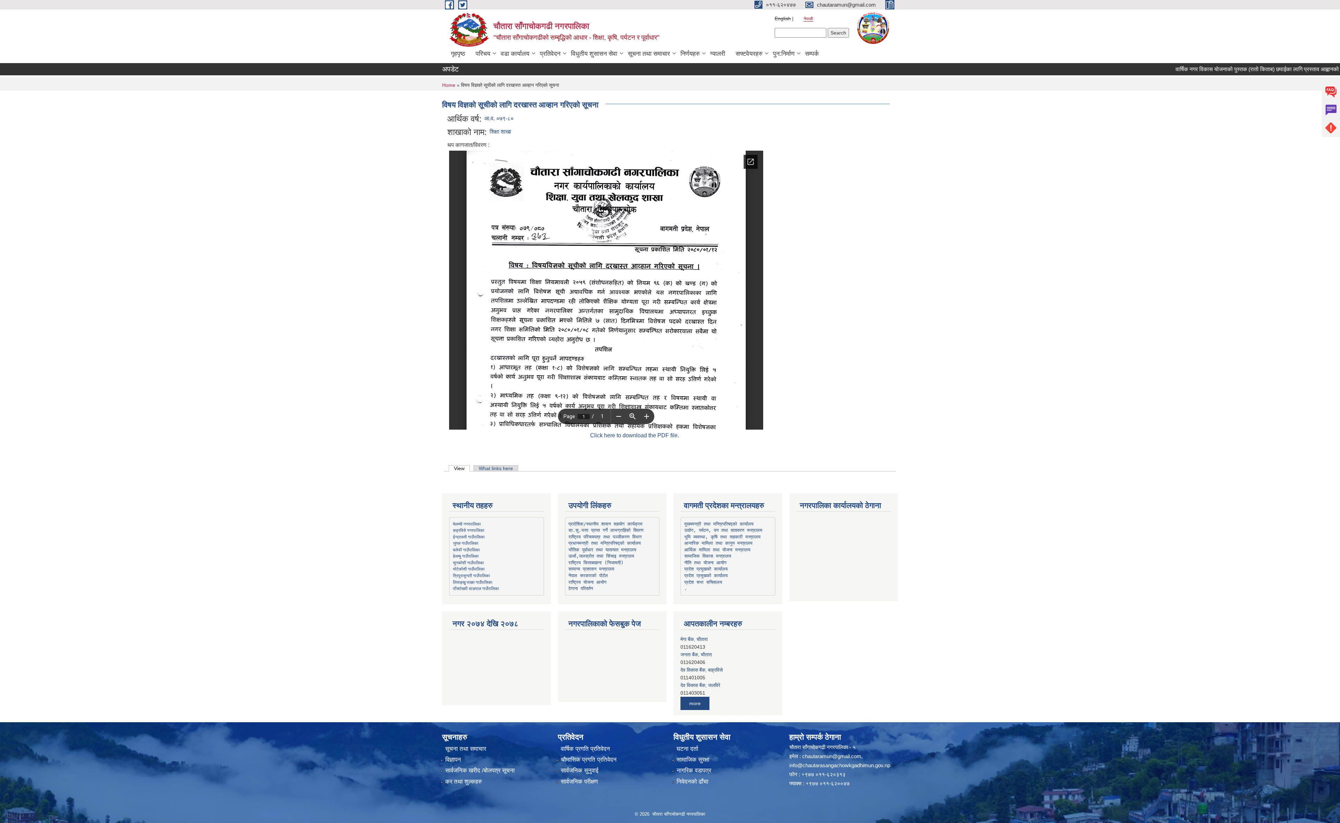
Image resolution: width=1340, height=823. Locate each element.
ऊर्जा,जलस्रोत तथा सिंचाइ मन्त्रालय (601, 556)
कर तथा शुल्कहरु (463, 781)
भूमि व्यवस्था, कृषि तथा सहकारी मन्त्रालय (722, 536)
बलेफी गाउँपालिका (466, 549)
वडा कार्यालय (515, 53)
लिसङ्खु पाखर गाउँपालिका (472, 582)
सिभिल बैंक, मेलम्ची (696, 685)
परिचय (483, 53)
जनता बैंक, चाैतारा (696, 639)
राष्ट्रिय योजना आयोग (587, 582)
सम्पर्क (812, 53)
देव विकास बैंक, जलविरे (700, 670)
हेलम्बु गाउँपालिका (466, 556)
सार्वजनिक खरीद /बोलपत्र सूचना (480, 770)
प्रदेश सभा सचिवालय (703, 582)
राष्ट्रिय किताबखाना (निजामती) (596, 562)
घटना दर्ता (687, 749)
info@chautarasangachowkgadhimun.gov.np (839, 765)
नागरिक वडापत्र (694, 770)
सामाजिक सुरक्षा (693, 759)
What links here (496, 468)
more (695, 703)
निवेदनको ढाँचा (692, 781)
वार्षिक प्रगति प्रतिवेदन (585, 749)
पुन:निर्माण (784, 53)
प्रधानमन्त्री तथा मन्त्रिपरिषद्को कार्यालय (604, 543)
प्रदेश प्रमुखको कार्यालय (706, 569)
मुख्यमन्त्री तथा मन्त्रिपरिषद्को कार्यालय (718, 524)
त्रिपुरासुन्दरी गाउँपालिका (471, 575)
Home (448, 85)
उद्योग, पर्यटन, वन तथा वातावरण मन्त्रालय (723, 530)
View (462, 468)
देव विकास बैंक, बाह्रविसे (701, 654)
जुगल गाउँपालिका (465, 543)
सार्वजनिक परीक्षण (579, 781)
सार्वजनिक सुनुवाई (579, 770)
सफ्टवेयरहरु (749, 53)
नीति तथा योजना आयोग (705, 562)
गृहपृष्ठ (458, 53)
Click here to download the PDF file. (634, 435)
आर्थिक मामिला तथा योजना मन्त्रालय (717, 549)
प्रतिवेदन (550, 53)
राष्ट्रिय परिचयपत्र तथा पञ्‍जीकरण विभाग (605, 536)
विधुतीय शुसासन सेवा (594, 53)
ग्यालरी (717, 53)
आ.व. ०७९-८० (499, 118)
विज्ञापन (453, 759)
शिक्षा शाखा (500, 132)
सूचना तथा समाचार (649, 53)
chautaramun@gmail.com (831, 756)
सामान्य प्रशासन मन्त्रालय (591, 569)
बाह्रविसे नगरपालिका (468, 530)
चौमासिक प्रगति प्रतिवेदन (589, 759)
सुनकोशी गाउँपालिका (468, 562)
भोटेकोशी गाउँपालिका (469, 569)
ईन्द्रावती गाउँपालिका (469, 536)
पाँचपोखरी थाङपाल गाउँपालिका (476, 588)
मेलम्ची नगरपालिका (467, 524)
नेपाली (808, 18)
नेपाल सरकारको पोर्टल (588, 575)
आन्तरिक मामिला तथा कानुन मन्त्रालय (718, 543)
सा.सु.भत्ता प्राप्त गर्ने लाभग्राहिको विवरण (605, 530)
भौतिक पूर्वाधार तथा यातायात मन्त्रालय (602, 549)
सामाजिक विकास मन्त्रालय (707, 556)
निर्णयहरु (690, 53)
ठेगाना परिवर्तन (580, 588)
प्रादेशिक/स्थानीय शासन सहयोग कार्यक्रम (605, 524)
